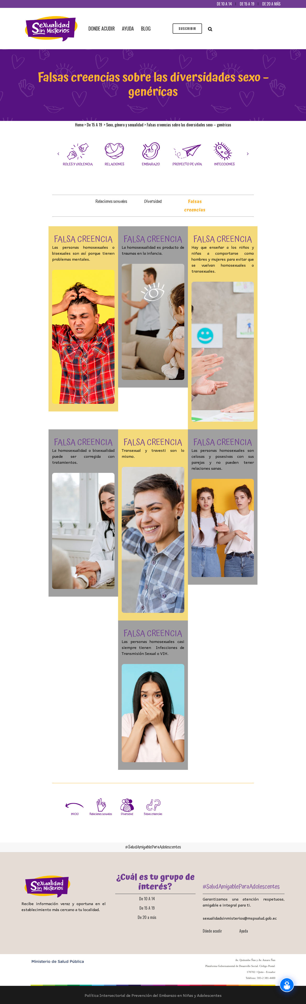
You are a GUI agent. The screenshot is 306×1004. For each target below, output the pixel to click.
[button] (58, 153)
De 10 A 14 (224, 4)
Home (79, 125)
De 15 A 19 (247, 4)
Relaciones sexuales (111, 201)
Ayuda (243, 931)
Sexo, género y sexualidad (124, 125)
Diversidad (153, 201)
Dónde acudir (212, 931)
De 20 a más (271, 4)
